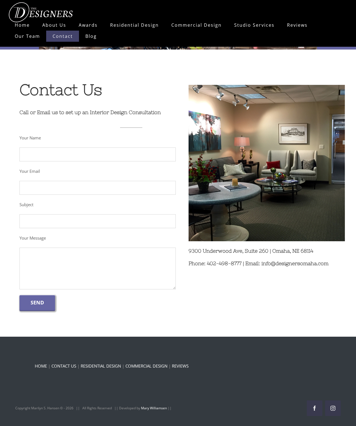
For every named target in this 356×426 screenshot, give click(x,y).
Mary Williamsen (154, 408)
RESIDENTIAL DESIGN (101, 366)
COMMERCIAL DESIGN (146, 366)
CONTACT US (63, 366)
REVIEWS (180, 366)
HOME (41, 366)
